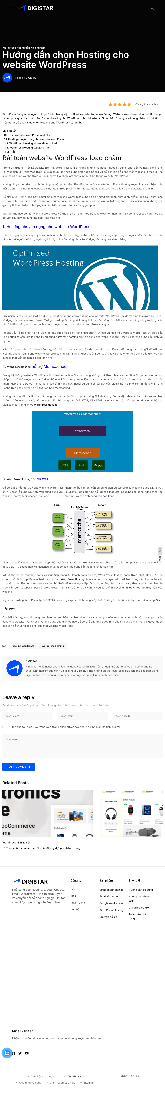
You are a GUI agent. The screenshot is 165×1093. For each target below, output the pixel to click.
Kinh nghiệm (38, 47)
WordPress (9, 47)
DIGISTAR (31, 77)
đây (157, 600)
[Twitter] (20, 1053)
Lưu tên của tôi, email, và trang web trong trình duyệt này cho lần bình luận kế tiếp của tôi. (63, 727)
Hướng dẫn (23, 47)
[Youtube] (27, 1053)
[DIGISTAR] (35, 8)
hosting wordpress (23, 645)
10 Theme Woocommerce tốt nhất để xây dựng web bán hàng (41, 848)
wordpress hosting (53, 645)
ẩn (14, 130)
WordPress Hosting (19, 367)
